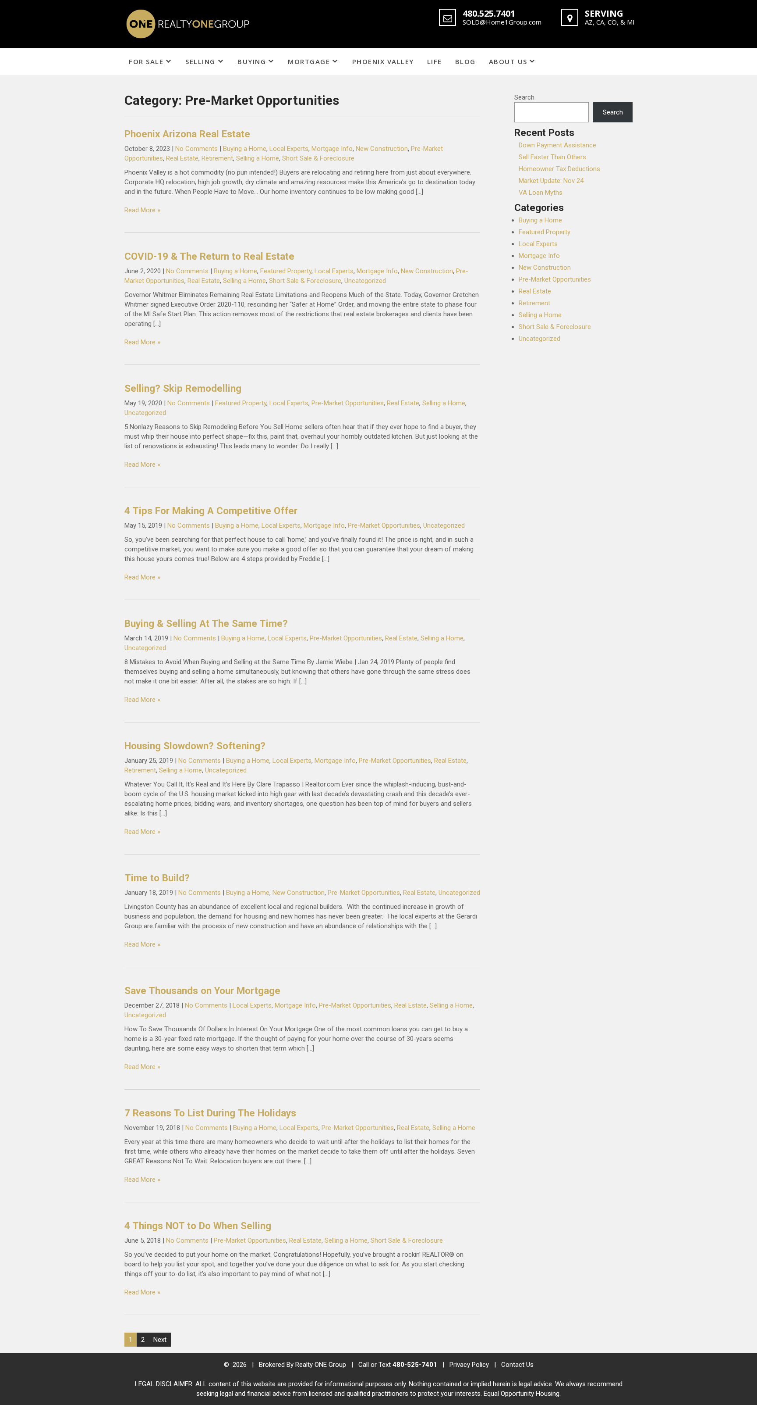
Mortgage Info (332, 149)
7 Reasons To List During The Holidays (210, 1113)
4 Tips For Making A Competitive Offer (210, 510)
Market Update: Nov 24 (551, 181)
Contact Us (517, 1365)
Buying (251, 61)
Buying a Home (244, 149)
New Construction (382, 149)
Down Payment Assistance (557, 145)
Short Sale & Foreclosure (318, 158)
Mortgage (309, 61)
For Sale (146, 61)
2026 (240, 1365)
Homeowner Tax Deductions (559, 169)
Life (434, 61)
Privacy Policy (469, 1365)
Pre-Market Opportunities (347, 403)
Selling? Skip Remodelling (182, 388)
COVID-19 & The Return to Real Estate (209, 256)
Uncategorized (365, 281)
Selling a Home (257, 158)
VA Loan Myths (540, 193)
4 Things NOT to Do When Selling (197, 1225)
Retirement (217, 158)
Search (524, 97)
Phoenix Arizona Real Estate (187, 133)
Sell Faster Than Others (552, 157)
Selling (200, 61)
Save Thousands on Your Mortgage (202, 990)
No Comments (196, 149)
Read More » (142, 210)
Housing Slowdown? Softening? (194, 745)
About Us (508, 61)
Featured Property (285, 271)
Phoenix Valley (383, 61)
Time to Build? (157, 877)
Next (159, 1340)
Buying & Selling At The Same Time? (206, 623)
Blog (465, 61)
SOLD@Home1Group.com (502, 22)
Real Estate (182, 158)
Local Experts (288, 149)
